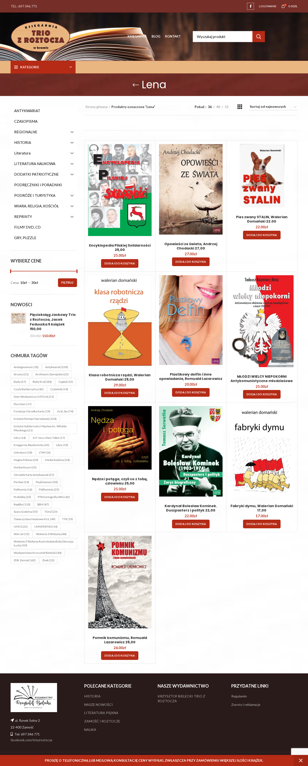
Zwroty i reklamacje (245, 704)
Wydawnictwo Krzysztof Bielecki (38, 553)
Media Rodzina (57, 460)
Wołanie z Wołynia (51, 534)
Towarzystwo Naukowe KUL (34, 519)
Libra (62, 445)
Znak (48, 560)
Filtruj (67, 282)
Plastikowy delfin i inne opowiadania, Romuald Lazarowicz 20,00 (190, 378)
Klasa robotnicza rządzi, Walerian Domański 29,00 (120, 377)
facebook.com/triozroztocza (31, 740)
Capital (65, 381)
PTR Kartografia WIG (54, 497)
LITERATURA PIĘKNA (101, 713)
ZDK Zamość (25, 560)
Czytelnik (59, 389)
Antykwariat (56, 367)
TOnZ (51, 511)
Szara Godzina (26, 511)
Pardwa (21, 482)
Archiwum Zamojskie (52, 374)
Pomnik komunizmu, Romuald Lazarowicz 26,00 (120, 640)
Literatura (23, 452)
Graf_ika (65, 411)
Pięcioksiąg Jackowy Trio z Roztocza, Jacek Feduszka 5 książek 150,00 (53, 322)
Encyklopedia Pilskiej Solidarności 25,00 (120, 247)
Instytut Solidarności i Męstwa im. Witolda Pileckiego (40, 428)
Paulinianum (47, 482)
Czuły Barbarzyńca (29, 389)
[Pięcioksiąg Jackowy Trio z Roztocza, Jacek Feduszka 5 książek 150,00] (18, 325)
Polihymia (23, 489)
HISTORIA (92, 696)
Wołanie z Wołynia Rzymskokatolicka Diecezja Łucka (43, 543)
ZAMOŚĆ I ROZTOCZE (102, 721)
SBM (43, 504)
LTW (45, 452)
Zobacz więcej (148, 152)
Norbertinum (25, 467)
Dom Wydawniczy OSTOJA (34, 396)
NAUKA (90, 730)
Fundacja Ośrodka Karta (32, 411)
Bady (20, 381)
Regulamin (239, 696)
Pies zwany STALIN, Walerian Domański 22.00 (262, 219)
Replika (22, 504)
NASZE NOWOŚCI (98, 704)
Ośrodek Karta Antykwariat (34, 475)
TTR (67, 519)
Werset (21, 534)
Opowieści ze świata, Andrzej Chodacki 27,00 (190, 246)
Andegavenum (26, 367)
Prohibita (22, 497)
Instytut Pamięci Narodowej (35, 419)
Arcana (21, 374)
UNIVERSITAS (46, 526)
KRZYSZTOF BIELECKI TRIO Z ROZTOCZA (181, 698)
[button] (120, 263)
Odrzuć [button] (301, 760)
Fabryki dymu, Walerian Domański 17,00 (262, 508)
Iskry (20, 438)
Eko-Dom (23, 404)
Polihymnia (49, 489)
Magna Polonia (26, 460)
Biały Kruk (42, 381)
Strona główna (96, 107)
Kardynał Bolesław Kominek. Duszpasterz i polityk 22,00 (191, 508)
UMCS (21, 526)
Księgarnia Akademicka (31, 445)
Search (258, 36)
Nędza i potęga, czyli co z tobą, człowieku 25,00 (120, 481)
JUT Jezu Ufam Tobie (48, 438)
